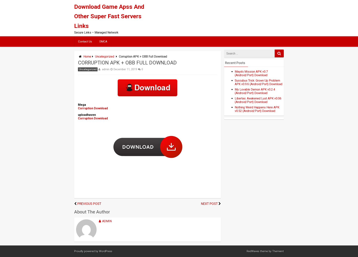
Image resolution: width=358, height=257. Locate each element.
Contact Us (85, 41)
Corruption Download (93, 108)
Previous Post (89, 204)
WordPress (105, 251)
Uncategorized (104, 56)
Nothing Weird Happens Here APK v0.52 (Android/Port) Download (257, 109)
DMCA (103, 41)
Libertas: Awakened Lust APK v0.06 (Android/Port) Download (258, 100)
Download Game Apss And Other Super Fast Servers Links (109, 16)
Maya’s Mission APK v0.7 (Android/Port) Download (251, 73)
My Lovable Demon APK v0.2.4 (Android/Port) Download (255, 91)
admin (105, 69)
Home (87, 56)
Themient (278, 251)
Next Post (209, 204)
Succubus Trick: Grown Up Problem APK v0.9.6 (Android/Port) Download (258, 82)
